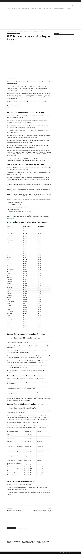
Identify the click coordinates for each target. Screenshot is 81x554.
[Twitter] (11, 45)
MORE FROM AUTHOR (21, 528)
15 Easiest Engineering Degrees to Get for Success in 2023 (42, 511)
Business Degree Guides (21, 31)
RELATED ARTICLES (11, 528)
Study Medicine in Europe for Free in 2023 (15, 510)
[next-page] (9, 545)
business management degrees (23, 96)
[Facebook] (8, 45)
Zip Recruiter (15, 135)
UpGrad (14, 189)
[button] (72, 5)
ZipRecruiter (10, 218)
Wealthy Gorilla (16, 86)
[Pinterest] (14, 45)
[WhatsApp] (16, 45)
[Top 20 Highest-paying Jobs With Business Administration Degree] (29, 535)
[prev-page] (7, 545)
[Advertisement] (40, 20)
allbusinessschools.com (13, 93)
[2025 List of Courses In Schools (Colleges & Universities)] (44, 535)
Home (8, 31)
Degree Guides (13, 31)
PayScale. (44, 427)
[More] (19, 45)
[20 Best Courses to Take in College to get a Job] (14, 535)
